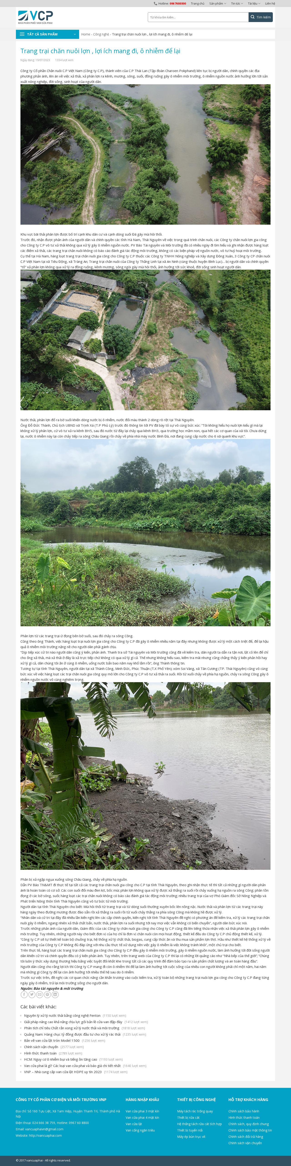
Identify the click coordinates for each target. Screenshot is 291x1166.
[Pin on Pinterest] (47, 994)
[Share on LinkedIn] (55, 994)
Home (85, 34)
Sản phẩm (216, 3)
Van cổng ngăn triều (140, 1130)
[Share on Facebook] (24, 994)
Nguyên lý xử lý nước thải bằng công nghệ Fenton (75, 1015)
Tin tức (235, 3)
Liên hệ (270, 3)
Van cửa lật (134, 1124)
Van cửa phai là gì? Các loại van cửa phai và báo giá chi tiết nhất (85, 1065)
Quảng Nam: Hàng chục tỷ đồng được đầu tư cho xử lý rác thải (85, 1034)
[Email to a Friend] (39, 994)
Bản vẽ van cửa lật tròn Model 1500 (64, 1040)
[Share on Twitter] (31, 994)
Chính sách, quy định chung (248, 1124)
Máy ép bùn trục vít (191, 1136)
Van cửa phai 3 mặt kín (142, 1111)
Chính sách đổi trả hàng (245, 1136)
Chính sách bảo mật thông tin (250, 1130)
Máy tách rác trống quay (195, 1111)
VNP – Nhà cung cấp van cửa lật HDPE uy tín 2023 (76, 1071)
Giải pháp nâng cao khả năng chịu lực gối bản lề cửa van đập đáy (86, 1021)
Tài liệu (252, 3)
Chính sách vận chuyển (54, 1046)
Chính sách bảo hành (243, 1111)
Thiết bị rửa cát (188, 1117)
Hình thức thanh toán (53, 1053)
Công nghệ (101, 34)
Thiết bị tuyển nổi (190, 1130)
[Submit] (261, 17)
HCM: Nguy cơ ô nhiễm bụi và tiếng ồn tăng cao (73, 1059)
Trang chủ (197, 3)
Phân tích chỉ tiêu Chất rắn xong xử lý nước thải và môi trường (84, 1028)
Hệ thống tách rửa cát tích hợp (199, 1124)
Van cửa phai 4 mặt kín (142, 1117)
